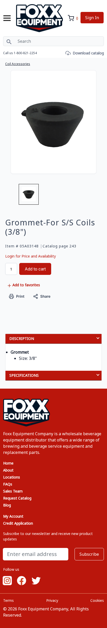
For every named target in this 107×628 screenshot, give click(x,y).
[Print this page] (16, 296)
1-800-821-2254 (25, 53)
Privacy (52, 600)
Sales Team (13, 491)
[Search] (9, 41)
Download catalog (88, 53)
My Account (13, 516)
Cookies (97, 600)
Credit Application (18, 523)
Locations (11, 477)
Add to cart (35, 269)
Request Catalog (17, 498)
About (8, 470)
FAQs (7, 484)
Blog (7, 505)
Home (8, 463)
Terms (8, 600)
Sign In (92, 17)
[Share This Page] (41, 296)
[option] (29, 196)
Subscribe (89, 554)
